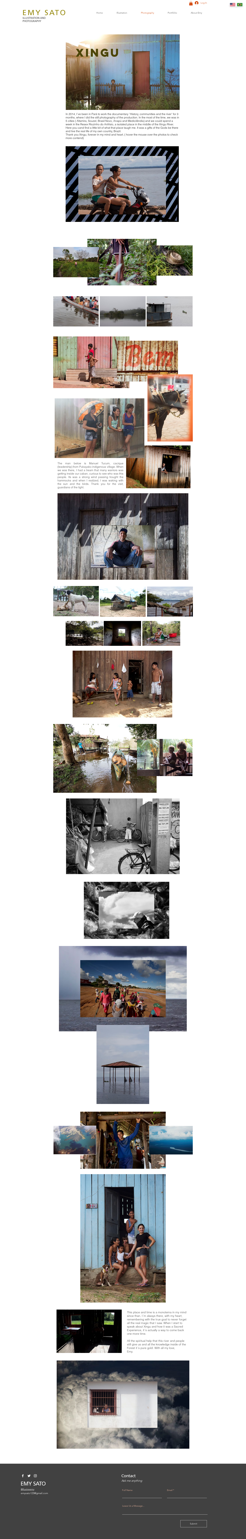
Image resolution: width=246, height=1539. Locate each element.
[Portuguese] (239, 4)
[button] (191, 3)
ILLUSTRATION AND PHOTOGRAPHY (34, 19)
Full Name (127, 1490)
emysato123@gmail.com (34, 1493)
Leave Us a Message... (133, 1506)
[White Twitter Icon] (29, 1476)
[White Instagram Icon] (35, 1476)
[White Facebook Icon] (23, 1476)
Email (170, 1490)
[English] (232, 4)
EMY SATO (45, 12)
